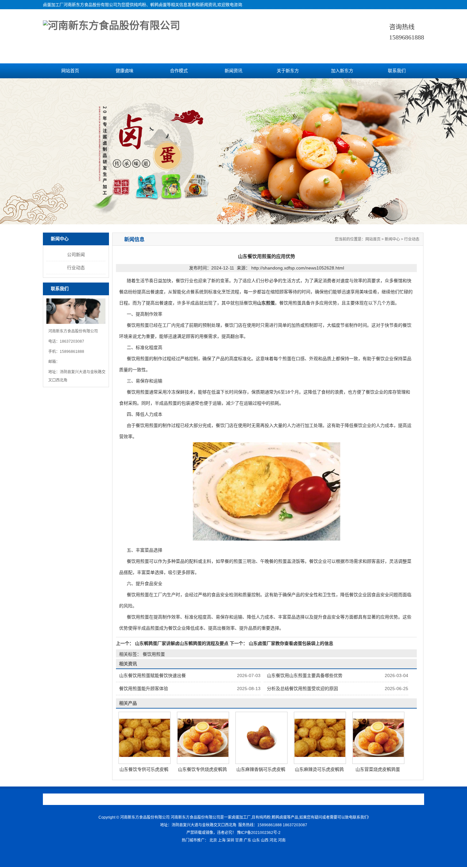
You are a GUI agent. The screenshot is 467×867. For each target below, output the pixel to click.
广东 (247, 840)
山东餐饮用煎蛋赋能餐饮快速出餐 (152, 675)
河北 (273, 840)
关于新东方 (288, 70)
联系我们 (397, 70)
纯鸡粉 (140, 4)
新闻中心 (392, 239)
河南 (282, 840)
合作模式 (179, 70)
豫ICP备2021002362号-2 (259, 832)
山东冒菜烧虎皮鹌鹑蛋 (377, 769)
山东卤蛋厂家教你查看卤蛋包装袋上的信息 (290, 643)
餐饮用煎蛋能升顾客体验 (143, 688)
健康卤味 (124, 70)
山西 (264, 840)
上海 (222, 840)
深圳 (230, 840)
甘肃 (239, 840)
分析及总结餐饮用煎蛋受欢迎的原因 (302, 688)
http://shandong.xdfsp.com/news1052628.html (297, 267)
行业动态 (76, 267)
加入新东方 (342, 70)
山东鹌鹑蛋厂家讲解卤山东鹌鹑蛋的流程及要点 (182, 643)
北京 (213, 840)
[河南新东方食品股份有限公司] (111, 25)
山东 (256, 840)
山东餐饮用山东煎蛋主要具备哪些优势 (304, 675)
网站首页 (70, 70)
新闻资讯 (233, 70)
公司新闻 (76, 254)
